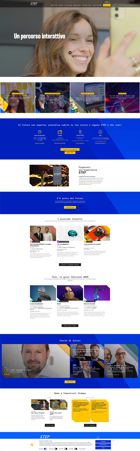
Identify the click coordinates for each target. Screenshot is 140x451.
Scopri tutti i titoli (70, 325)
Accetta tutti (103, 441)
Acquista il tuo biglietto (70, 149)
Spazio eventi (77, 5)
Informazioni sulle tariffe (59, 143)
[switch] (55, 449)
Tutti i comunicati (90, 425)
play (70, 52)
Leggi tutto (70, 381)
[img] (34, 4)
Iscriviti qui (70, 207)
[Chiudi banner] (113, 440)
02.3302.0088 (106, 138)
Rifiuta (103, 447)
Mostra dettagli (82, 448)
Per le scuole (68, 5)
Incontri (61, 5)
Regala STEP (70, 152)
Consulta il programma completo (70, 264)
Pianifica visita (86, 5)
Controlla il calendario (40, 143)
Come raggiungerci (80, 143)
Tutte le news (49, 425)
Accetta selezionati (103, 444)
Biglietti (106, 5)
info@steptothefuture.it (100, 143)
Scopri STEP (54, 5)
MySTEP (106, 2)
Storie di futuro (97, 5)
